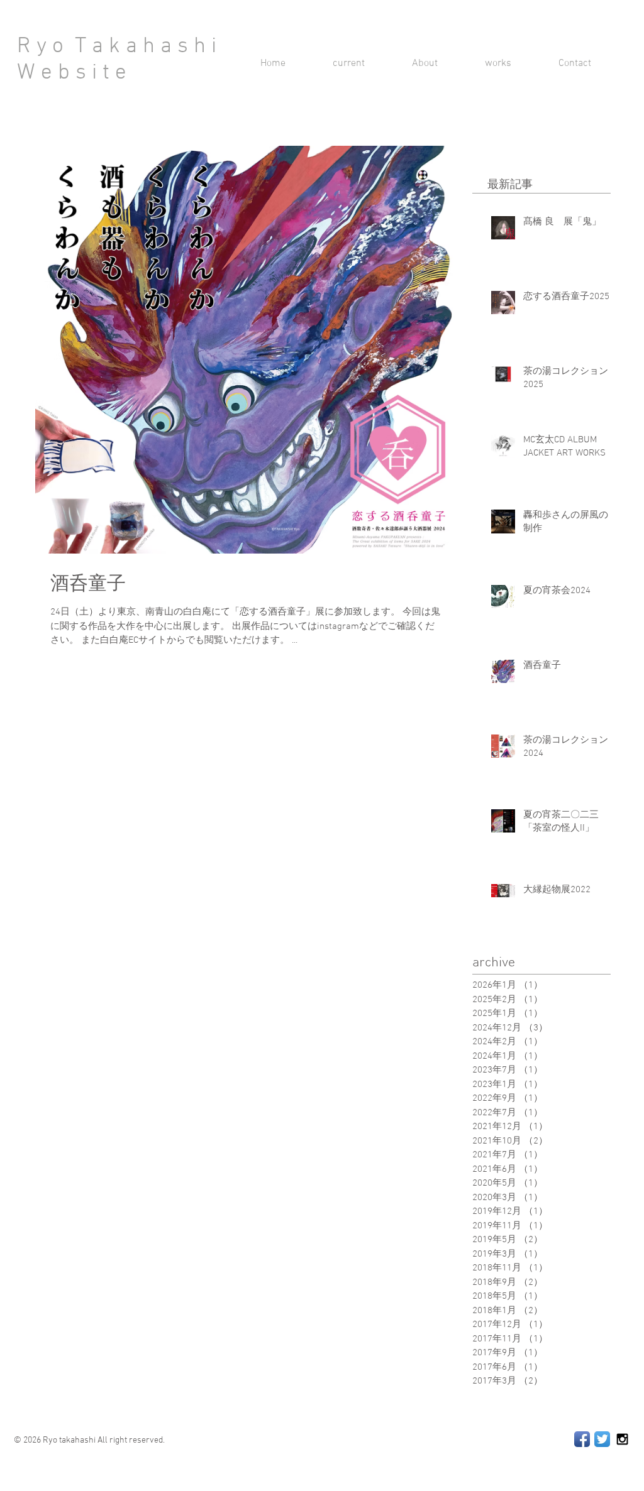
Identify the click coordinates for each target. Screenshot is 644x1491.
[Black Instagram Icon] (622, 1439)
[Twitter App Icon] (602, 1439)
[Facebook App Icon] (582, 1439)
